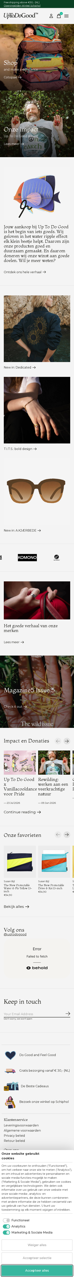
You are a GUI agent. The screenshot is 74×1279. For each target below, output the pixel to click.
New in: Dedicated (17, 367)
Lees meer (12, 144)
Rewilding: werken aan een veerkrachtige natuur (53, 787)
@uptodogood (15, 934)
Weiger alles (37, 1245)
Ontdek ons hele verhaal (23, 272)
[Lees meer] (37, 600)
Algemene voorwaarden (22, 1130)
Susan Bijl (9, 881)
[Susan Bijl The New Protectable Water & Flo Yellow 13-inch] (20, 862)
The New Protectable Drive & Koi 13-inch (51, 886)
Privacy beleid (14, 1135)
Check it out (13, 706)
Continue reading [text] (20, 813)
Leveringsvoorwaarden (21, 1125)
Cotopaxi (10, 77)
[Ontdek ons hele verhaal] (37, 193)
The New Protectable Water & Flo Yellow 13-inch (18, 888)
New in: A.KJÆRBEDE (20, 530)
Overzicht (63, 1156)
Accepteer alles (37, 1270)
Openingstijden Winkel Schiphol (22, 5)
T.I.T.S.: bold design (18, 449)
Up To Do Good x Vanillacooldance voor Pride (20, 787)
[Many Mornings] (32, 557)
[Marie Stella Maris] (61, 557)
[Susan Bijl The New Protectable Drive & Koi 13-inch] (54, 862)
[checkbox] (15, 1220)
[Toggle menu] (66, 16)
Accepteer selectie (37, 1258)
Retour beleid (14, 1141)
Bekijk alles (16, 907)
